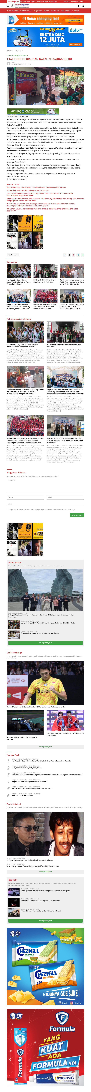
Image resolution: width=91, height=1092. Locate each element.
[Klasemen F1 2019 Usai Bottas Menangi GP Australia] (25, 722)
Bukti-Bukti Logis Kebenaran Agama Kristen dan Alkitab (32, 789)
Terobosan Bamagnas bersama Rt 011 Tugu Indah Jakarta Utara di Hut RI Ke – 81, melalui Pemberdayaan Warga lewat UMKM (40, 194)
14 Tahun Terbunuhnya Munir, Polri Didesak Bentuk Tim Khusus (30, 860)
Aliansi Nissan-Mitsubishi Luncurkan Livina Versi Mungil (41, 911)
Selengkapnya (44, 643)
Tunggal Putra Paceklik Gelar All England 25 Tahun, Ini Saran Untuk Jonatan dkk (36, 707)
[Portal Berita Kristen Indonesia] (20, 6)
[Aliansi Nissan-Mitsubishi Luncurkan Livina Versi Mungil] (14, 912)
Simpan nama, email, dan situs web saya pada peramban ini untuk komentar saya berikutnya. (42, 509)
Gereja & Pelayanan (21, 55)
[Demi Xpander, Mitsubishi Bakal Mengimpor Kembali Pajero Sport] (14, 892)
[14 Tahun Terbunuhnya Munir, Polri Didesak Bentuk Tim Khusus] (45, 834)
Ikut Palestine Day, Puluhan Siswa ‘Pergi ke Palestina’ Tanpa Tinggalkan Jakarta (36, 187)
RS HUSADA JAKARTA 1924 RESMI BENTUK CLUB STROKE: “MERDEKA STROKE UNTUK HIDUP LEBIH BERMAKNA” (42, 210)
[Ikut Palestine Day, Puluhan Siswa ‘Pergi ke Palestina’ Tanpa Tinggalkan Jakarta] (19, 271)
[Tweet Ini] (69, 255)
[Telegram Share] (78, 255)
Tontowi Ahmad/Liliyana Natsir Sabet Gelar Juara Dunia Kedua (65, 734)
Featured (10, 55)
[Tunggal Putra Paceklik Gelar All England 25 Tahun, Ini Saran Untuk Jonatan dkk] (45, 683)
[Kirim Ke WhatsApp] (82, 255)
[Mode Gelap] (79, 6)
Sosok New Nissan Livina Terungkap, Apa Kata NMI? (40, 901)
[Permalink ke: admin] (8, 63)
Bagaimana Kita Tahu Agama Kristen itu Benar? (29, 782)
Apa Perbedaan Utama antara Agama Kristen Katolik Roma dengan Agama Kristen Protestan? (47, 775)
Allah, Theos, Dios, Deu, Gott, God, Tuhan (26, 768)
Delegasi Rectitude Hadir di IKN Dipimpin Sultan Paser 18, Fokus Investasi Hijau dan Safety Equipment (41, 616)
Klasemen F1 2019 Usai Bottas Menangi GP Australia (22, 738)
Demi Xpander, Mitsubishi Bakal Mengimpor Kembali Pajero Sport (45, 891)
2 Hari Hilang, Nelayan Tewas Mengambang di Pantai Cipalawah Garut (33, 866)
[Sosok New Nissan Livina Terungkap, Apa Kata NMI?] (14, 902)
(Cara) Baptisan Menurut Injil (22, 795)
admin (13, 63)
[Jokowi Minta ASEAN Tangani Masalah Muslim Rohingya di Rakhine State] (14, 624)
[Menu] (8, 6)
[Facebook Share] (64, 255)
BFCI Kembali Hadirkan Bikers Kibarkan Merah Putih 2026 (28, 190)
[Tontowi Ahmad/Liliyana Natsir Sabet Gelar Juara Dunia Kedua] (65, 720)
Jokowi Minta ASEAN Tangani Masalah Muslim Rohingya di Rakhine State (48, 623)
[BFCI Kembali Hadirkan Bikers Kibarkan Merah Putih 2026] (46, 271)
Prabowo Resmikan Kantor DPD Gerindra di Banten (40, 633)
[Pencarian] (83, 6)
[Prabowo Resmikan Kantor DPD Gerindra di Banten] (14, 635)
